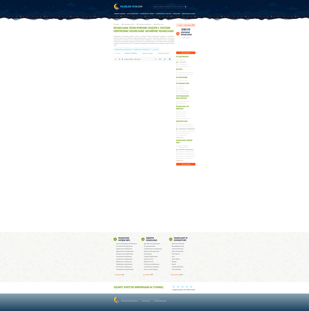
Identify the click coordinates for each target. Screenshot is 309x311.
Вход (180, 25)
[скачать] (169, 59)
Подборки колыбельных (151, 239)
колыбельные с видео (147, 13)
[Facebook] (185, 29)
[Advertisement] (185, 183)
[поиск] (185, 6)
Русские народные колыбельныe (126, 243)
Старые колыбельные (151, 256)
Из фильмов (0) (183, 135)
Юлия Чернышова (177, 251)
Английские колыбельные (141, 49)
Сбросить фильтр (185, 52)
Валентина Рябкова (178, 243)
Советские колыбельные (151, 264)
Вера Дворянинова (178, 246)
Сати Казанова (176, 269)
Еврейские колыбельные (124, 261)
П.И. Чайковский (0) (184, 91)
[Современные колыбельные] (185, 129)
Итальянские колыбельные (124, 269)
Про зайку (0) (182, 116)
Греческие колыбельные (124, 256)
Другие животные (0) (184, 118)
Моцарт (174, 261)
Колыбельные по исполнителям (180, 239)
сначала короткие (163, 53)
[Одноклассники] (187, 29)
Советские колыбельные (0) (186, 126)
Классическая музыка (151, 269)
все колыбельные (132, 13)
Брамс (174, 264)
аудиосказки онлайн (188, 13)
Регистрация (188, 25)
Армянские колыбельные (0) (186, 151)
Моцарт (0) (181, 86)
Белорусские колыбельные (124, 254)
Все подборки (148, 274)
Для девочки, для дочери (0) (186, 72)
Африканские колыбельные (124, 251)
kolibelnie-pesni (131, 6)
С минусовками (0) (184, 66)
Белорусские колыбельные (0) (186, 156)
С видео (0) (182, 60)
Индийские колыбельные (124, 264)
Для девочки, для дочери (152, 243)
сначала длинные (147, 53)
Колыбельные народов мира (124, 239)
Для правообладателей (160, 300)
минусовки (176, 13)
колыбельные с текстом (163, 13)
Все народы (119, 274)
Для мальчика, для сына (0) (186, 74)
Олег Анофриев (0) (184, 93)
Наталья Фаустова (177, 249)
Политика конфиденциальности (129, 300)
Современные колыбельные (123, 49)
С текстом (155, 49)
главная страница (119, 13)
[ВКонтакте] (182, 29)
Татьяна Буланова (177, 267)
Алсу (173, 256)
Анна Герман (176, 254)
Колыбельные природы (151, 267)
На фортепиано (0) (184, 101)
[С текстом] (185, 62)
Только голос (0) (183, 80)
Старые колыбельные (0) (185, 124)
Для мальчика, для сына (151, 251)
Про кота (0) (182, 114)
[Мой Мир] (189, 29)
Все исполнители (176, 274)
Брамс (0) (181, 89)
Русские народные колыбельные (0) (183, 146)
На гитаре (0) (182, 103)
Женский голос (148, 259)
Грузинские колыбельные (124, 259)
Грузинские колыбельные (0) (186, 158)
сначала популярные (130, 53)
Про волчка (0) (182, 112)
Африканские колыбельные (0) (187, 154)
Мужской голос (149, 261)
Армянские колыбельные (124, 249)
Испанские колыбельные (124, 267)
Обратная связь (146, 300)
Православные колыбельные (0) (187, 131)
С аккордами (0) (183, 64)
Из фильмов (148, 254)
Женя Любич (176, 259)
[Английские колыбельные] (185, 149)
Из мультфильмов (149, 246)
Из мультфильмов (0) (184, 133)
